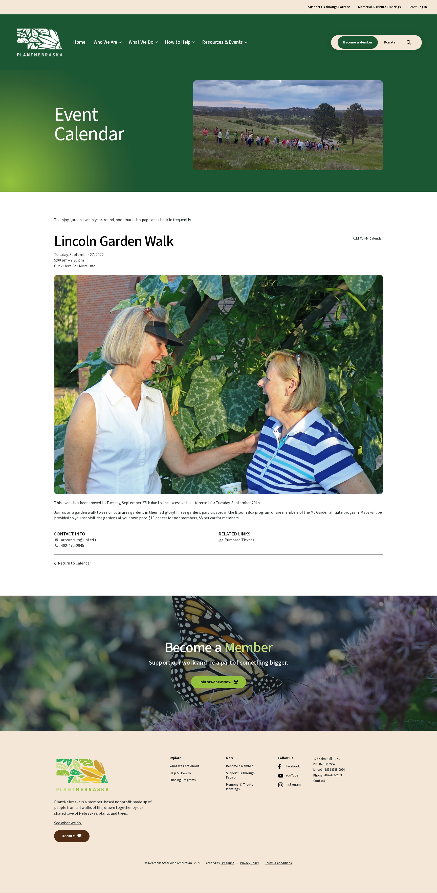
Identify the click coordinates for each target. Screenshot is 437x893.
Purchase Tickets (239, 540)
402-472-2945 (72, 545)
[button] (409, 42)
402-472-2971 (333, 775)
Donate (390, 42)
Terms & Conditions (278, 863)
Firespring (228, 863)
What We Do (141, 42)
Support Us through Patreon (329, 7)
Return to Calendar (74, 563)
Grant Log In (417, 7)
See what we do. (68, 823)
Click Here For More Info (75, 266)
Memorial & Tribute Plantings (379, 7)
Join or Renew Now (215, 682)
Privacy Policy (249, 863)
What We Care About (184, 766)
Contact (319, 781)
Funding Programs (183, 780)
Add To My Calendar (368, 238)
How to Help (177, 42)
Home (79, 42)
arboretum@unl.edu (78, 540)
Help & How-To (180, 773)
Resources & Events (222, 42)
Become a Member (357, 42)
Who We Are (105, 42)
